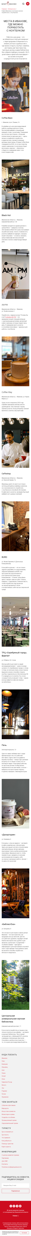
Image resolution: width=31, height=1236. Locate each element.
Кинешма (5, 1064)
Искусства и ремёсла (8, 1111)
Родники (4, 1091)
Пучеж (4, 1094)
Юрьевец (5, 1067)
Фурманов (5, 1097)
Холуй (4, 1076)
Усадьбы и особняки (8, 1117)
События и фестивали (8, 1105)
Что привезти (6, 1138)
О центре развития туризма (10, 1155)
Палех (4, 1073)
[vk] (11, 1206)
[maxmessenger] (20, 1206)
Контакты (5, 1164)
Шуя (3, 1070)
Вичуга (4, 1085)
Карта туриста (6, 1147)
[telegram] (17, 1206)
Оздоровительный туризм (10, 1123)
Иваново (4, 1058)
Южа (3, 1079)
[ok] (14, 1206)
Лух (3, 1088)
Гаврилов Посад (7, 1082)
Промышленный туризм (9, 1120)
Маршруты (5, 1108)
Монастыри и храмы (8, 1114)
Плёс (3, 1061)
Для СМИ (4, 1161)
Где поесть (5, 1135)
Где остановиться (7, 1132)
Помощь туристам (7, 1144)
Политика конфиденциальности (11, 1167)
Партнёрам (5, 1158)
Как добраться (6, 1141)
